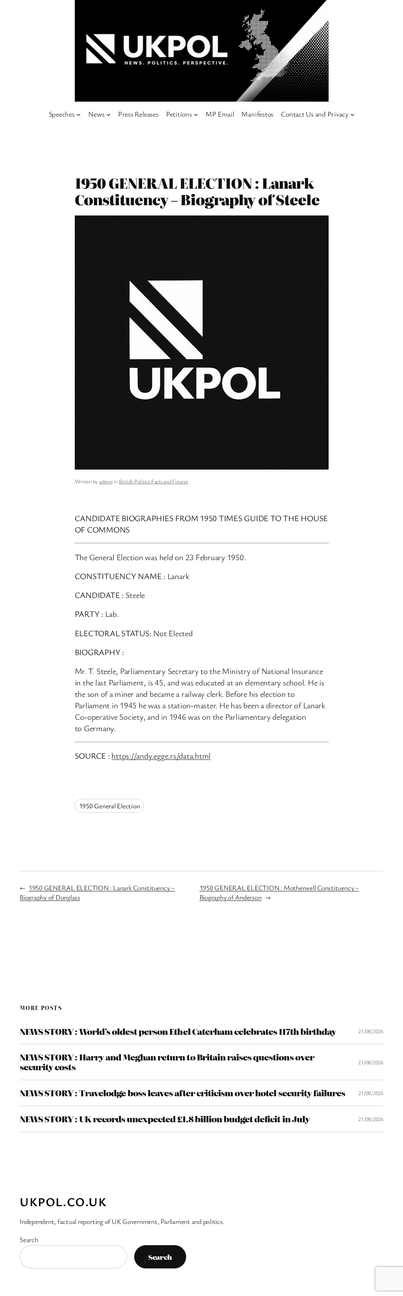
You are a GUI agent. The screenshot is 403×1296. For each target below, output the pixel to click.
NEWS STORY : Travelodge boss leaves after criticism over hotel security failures (182, 1093)
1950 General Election (109, 805)
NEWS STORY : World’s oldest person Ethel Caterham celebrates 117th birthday (178, 1031)
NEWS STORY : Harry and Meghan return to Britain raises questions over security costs (167, 1062)
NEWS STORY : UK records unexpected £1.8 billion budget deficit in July (165, 1119)
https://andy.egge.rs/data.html (161, 755)
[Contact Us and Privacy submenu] (352, 114)
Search (29, 1239)
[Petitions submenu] (196, 114)
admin (106, 481)
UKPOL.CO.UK (63, 1202)
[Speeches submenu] (78, 114)
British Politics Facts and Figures (153, 481)
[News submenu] (108, 114)
